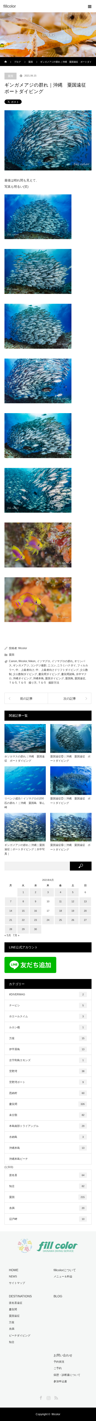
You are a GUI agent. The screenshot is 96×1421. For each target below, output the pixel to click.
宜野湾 (46, 1071)
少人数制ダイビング (25, 674)
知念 (46, 1186)
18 (60, 910)
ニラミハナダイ (66, 665)
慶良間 (47, 1104)
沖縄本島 (38, 678)
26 (72, 920)
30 (35, 929)
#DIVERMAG (46, 994)
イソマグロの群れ (62, 661)
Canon (13, 661)
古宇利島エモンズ (46, 1060)
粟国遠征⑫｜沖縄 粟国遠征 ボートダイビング (70, 758)
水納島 (46, 1136)
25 (60, 920)
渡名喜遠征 (15, 1302)
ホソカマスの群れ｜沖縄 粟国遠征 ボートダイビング (24, 758)
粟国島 (69, 678)
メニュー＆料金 (63, 1276)
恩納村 (46, 1093)
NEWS (13, 1276)
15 (23, 910)
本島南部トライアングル (46, 1126)
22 (23, 920)
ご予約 (58, 1368)
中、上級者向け (25, 669)
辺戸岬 (46, 1219)
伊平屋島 (46, 1049)
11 (60, 901)
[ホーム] (5, 58)
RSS (55, 1397)
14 (10, 910)
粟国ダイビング (54, 678)
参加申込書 (60, 1381)
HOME (13, 1270)
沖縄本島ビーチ (18, 1158)
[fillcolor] (41, 6)
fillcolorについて (65, 1270)
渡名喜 (46, 1175)
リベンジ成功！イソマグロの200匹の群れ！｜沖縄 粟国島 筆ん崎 (24, 803)
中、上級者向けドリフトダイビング (57, 669)
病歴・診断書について (67, 1374)
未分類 (46, 1115)
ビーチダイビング (19, 1335)
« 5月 (7, 935)
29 (23, 929)
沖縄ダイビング (22, 678)
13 (85, 901)
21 (10, 920)
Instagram (48, 1397)
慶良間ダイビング (49, 674)
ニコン (52, 665)
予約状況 (59, 1361)
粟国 (10, 76)
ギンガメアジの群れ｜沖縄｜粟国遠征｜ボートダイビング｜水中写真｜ (24, 849)
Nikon (31, 661)
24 (48, 920)
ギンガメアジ (21, 665)
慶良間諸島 (68, 674)
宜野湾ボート (46, 1082)
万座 (46, 1038)
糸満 (46, 1208)
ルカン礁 (46, 1027)
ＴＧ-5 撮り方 (27, 682)
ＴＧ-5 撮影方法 (48, 682)
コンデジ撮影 (38, 665)
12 (72, 901)
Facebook (40, 1397)
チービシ (46, 1005)
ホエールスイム (46, 1016)
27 (85, 920)
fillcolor (22, 648)
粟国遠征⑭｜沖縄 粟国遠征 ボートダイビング (70, 847)
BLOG (58, 1296)
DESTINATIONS (20, 1296)
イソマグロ (43, 661)
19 (72, 910)
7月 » (16, 935)
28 (10, 929)
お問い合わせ (63, 1355)
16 (35, 910)
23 (35, 920)
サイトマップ (17, 1283)
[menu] (89, 6)
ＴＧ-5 (13, 682)
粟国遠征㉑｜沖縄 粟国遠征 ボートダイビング (70, 800)
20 (85, 910)
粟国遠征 (80, 678)
